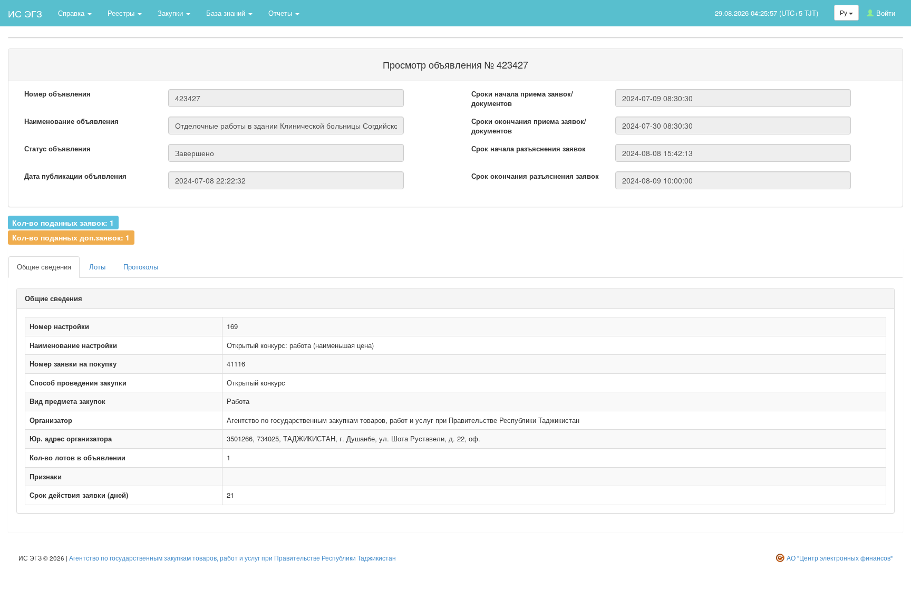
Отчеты (281, 13)
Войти (885, 13)
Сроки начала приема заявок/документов (522, 99)
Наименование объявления (71, 121)
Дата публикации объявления (75, 176)
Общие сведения (44, 267)
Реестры (122, 13)
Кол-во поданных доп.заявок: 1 (71, 237)
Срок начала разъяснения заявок (528, 148)
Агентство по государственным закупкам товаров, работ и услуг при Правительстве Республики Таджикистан (232, 558)
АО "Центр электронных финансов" (840, 558)
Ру (844, 12)
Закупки (171, 13)
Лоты (97, 267)
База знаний (226, 13)
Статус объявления (57, 148)
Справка (72, 13)
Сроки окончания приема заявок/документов (528, 126)
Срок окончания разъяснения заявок (535, 176)
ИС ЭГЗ (25, 13)
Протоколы (140, 267)
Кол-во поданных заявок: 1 (63, 222)
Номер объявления (57, 94)
